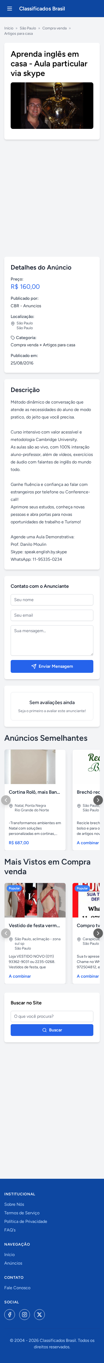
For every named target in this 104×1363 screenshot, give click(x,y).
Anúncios (13, 1263)
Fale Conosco (17, 1287)
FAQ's (9, 1230)
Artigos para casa (18, 33)
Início (8, 28)
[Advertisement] (52, 198)
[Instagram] (24, 1314)
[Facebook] (9, 1314)
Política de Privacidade (25, 1221)
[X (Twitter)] (39, 1314)
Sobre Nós (14, 1204)
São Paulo (28, 28)
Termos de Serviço (21, 1212)
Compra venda (54, 28)
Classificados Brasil (42, 8)
